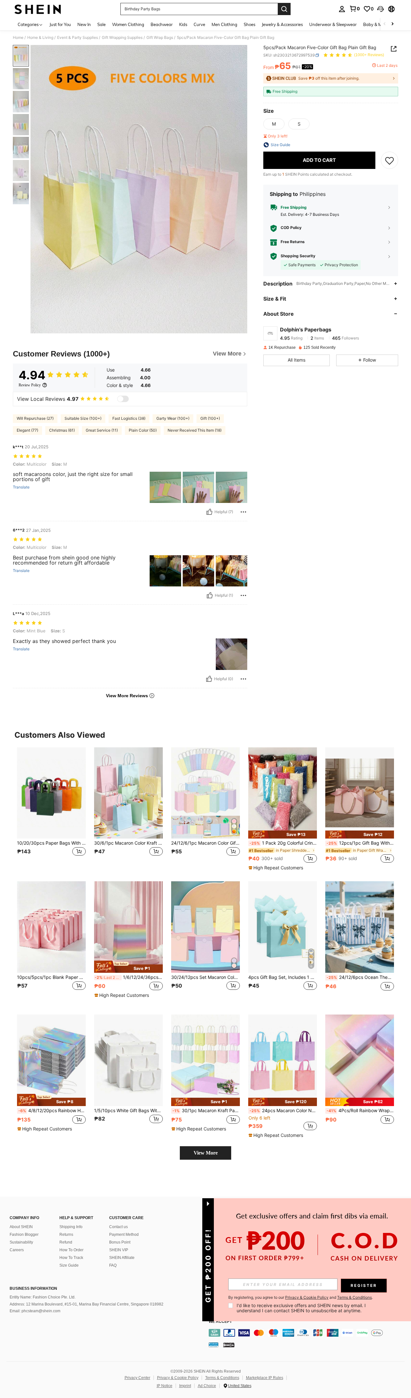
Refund (65, 1242)
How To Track (71, 1257)
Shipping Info (71, 1227)
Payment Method (124, 1234)
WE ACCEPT (220, 1322)
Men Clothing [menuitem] (224, 24)
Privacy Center (137, 1378)
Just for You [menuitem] (60, 24)
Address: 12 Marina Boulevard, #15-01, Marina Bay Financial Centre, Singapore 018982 (86, 1304)
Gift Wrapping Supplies (122, 37)
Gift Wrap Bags (159, 37)
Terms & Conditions (222, 1378)
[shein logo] (37, 9)
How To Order (71, 1250)
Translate (21, 487)
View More (206, 1153)
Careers (17, 1250)
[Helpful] (209, 512)
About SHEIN (21, 1227)
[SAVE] (389, 160)
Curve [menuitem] (199, 24)
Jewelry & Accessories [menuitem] (282, 24)
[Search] (284, 9)
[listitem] (51, 809)
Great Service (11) (102, 430)
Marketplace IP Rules (264, 1378)
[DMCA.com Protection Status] (228, 1344)
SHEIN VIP (118, 1250)
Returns (66, 1234)
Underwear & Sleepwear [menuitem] (333, 24)
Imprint (185, 1386)
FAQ (113, 1265)
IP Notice (164, 1386)
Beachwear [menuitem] (162, 24)
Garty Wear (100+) (172, 418)
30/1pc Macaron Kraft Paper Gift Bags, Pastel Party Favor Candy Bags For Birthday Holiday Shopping (206, 1110)
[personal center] (342, 9)
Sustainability (21, 1242)
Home (18, 37)
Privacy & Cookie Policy (177, 1378)
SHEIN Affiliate (122, 1257)
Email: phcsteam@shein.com (35, 1311)
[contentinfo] (308, 1333)
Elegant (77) (27, 430)
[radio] (273, 124)
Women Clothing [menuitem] (128, 24)
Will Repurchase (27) (35, 418)
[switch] (123, 399)
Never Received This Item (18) (195, 430)
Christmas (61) (62, 430)
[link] (354, 9)
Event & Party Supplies (77, 37)
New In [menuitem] (84, 24)
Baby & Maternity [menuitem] (380, 24)
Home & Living (40, 37)
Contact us (118, 1227)
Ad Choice (207, 1386)
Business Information (33, 1288)
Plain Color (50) (143, 430)
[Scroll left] (384, 24)
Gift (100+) (210, 418)
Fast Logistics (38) (128, 418)
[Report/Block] (243, 512)
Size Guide (69, 1265)
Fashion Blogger (24, 1234)
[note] (282, 835)
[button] (380, 9)
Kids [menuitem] (183, 24)
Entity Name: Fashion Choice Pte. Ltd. (42, 1297)
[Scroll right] (392, 24)
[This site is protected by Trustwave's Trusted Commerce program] (213, 1344)
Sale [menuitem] (101, 24)
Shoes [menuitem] (249, 24)
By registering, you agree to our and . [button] (300, 1297)
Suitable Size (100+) (83, 418)
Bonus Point (119, 1242)
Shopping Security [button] (298, 256)
